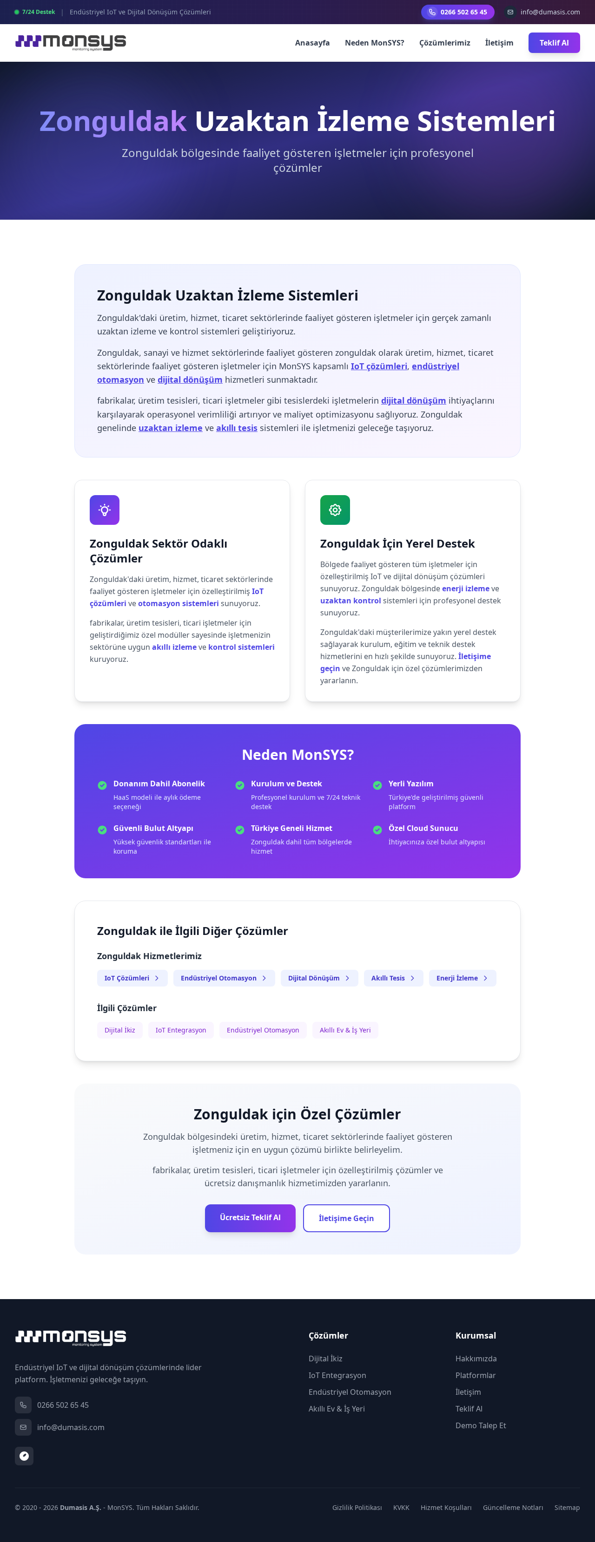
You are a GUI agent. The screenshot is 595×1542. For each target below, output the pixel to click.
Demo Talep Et (481, 1425)
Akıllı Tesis (388, 978)
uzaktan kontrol (350, 600)
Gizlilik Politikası (357, 1507)
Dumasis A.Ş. (80, 1507)
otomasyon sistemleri (178, 603)
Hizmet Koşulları (446, 1507)
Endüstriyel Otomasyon (219, 978)
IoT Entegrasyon (181, 1030)
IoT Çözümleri (127, 978)
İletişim (499, 43)
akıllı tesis (237, 427)
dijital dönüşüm (190, 379)
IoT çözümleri (379, 366)
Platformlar (476, 1375)
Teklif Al (554, 43)
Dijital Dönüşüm (314, 978)
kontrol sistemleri (241, 647)
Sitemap (567, 1507)
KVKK (401, 1507)
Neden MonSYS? (374, 43)
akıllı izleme (174, 647)
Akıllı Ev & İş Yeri (345, 1030)
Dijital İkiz (120, 1030)
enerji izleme (465, 588)
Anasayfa (312, 43)
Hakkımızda (476, 1358)
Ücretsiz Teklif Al (250, 1217)
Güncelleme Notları (513, 1507)
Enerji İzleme (457, 978)
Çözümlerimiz (444, 43)
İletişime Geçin (346, 1218)
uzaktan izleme (171, 427)
